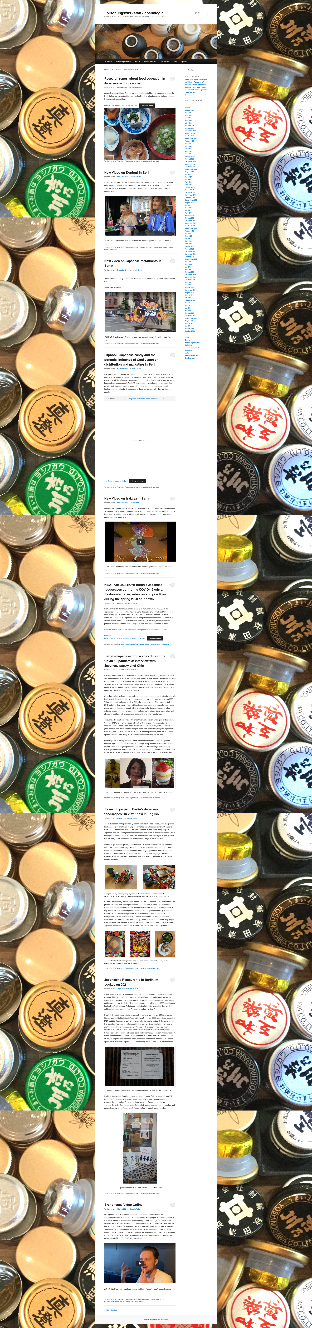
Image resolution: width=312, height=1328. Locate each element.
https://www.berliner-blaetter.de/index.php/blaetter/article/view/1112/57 (139, 629)
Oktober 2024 (190, 166)
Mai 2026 (188, 118)
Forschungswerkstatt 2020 (113, 1301)
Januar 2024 (189, 190)
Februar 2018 (190, 310)
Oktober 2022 (190, 226)
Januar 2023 (189, 218)
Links (175, 61)
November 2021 (190, 254)
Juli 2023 (188, 205)
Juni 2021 (188, 264)
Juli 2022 (188, 233)
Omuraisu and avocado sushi (196, 95)
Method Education (150, 61)
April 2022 (188, 241)
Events (137, 61)
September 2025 (191, 138)
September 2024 (191, 169)
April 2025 (188, 151)
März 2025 (188, 154)
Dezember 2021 (190, 251)
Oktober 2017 (190, 315)
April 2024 (188, 182)
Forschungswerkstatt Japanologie (134, 12)
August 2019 (189, 292)
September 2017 (191, 318)
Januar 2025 (189, 159)
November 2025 (190, 133)
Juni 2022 (188, 236)
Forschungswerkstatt (123, 61)
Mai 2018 (188, 308)
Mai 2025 (188, 149)
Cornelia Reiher (137, 270)
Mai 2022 (188, 238)
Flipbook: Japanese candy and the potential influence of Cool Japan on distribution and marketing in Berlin (131, 360)
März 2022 (188, 243)
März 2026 (188, 123)
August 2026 (189, 110)
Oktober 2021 (190, 256)
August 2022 (189, 231)
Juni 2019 (188, 295)
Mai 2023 (188, 210)
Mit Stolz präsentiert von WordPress (156, 1319)
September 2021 (191, 259)
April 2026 (188, 120)
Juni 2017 (188, 323)
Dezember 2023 (190, 192)
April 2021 (188, 269)
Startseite (108, 61)
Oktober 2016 (190, 331)
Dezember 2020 (190, 274)
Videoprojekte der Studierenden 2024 (153, 247)
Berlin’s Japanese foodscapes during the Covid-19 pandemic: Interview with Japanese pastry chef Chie (134, 661)
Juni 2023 (188, 208)
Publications (144, 645)
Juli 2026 (188, 113)
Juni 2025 (188, 146)
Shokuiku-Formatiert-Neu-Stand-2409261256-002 (120, 106)
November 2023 (190, 195)
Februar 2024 (190, 187)
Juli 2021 (188, 261)
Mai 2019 (188, 297)
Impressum (184, 61)
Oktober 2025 (190, 136)
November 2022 (190, 223)
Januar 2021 (189, 272)
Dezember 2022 (190, 220)
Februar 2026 (190, 125)
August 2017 (189, 321)
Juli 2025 (188, 143)
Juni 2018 (188, 305)
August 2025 (189, 141)
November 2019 (190, 290)
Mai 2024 (188, 179)
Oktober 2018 (190, 300)
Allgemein (120, 161)
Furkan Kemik (136, 369)
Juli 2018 (188, 303)
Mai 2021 (188, 267)
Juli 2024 (188, 174)
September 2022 (191, 228)
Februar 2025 (190, 156)
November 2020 (190, 277)
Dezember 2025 (190, 131)
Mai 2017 (188, 326)
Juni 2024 (188, 177)
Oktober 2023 (190, 197)
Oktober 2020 (190, 279)
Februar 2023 (190, 215)
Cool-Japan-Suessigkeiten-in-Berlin (116, 481)
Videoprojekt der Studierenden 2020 (137, 1299)
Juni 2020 (188, 282)
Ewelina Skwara (137, 87)
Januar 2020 (189, 287)
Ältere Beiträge (110, 1310)
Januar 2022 (189, 249)
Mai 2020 (188, 285)
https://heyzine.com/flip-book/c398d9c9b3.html (143, 399)
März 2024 (188, 184)
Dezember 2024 (190, 161)
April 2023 (188, 213)
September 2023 (191, 200)
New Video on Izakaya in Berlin (127, 498)
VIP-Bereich (165, 61)
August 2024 (189, 172)
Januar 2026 (189, 128)
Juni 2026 (188, 115)
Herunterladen (147, 105)
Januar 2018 (189, 313)
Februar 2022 (190, 246)
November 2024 (190, 164)
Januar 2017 (189, 328)
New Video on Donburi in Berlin (127, 172)
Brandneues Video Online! (124, 1204)
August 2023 (189, 202)
